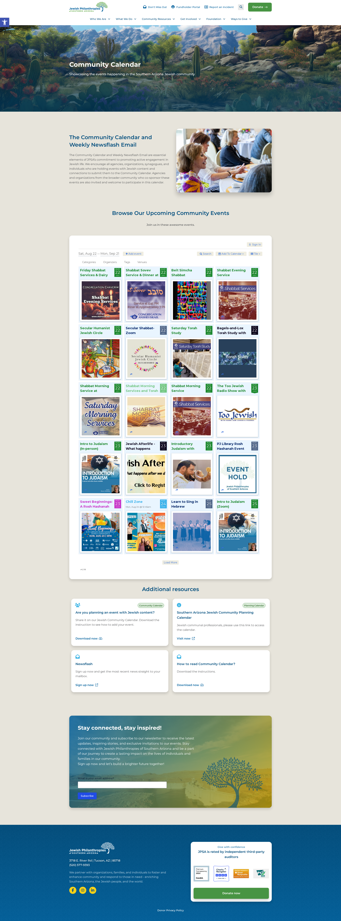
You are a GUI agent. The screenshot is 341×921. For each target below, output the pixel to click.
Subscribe (87, 795)
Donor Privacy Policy (170, 910)
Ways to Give (239, 19)
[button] (4, 22)
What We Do (124, 19)
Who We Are (98, 19)
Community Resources (156, 19)
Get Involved (188, 19)
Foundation (213, 19)
